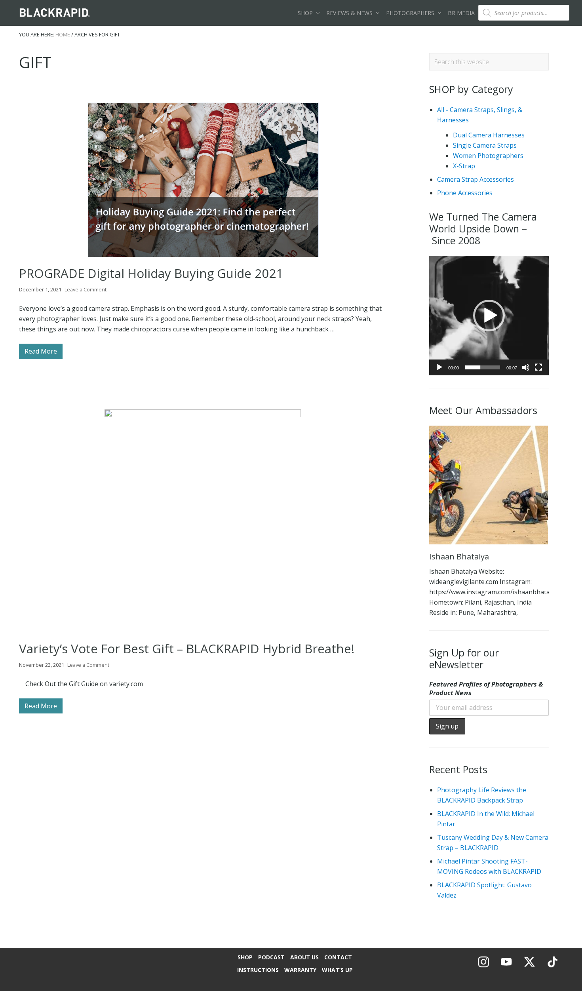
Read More (41, 353)
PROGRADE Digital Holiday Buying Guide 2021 (151, 273)
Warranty (300, 970)
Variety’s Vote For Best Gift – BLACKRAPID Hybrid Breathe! (186, 648)
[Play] (439, 367)
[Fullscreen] (538, 367)
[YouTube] (506, 967)
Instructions (258, 970)
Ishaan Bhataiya (459, 556)
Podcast (271, 957)
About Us (304, 957)
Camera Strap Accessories (475, 179)
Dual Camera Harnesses (489, 135)
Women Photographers (488, 155)
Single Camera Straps (485, 145)
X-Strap (464, 166)
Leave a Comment (86, 289)
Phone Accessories (465, 192)
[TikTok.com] (552, 967)
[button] (489, 315)
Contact (338, 957)
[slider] (482, 367)
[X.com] (529, 967)
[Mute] (526, 367)
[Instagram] (483, 967)
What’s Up (337, 970)
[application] (489, 315)
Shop (245, 957)
